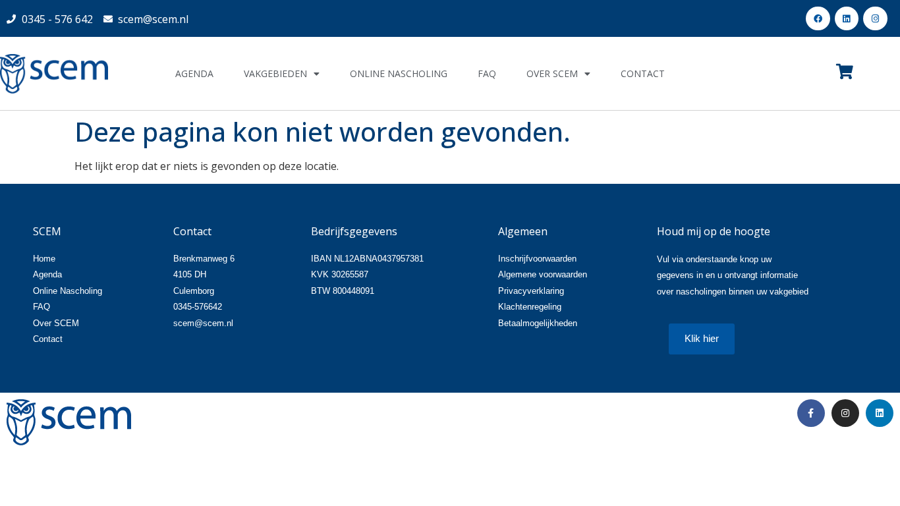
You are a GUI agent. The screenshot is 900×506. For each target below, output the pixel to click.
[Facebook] (818, 18)
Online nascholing (398, 73)
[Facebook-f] (811, 413)
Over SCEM (552, 73)
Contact (643, 73)
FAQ (487, 73)
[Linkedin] (846, 18)
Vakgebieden (275, 73)
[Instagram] (875, 18)
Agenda (194, 73)
